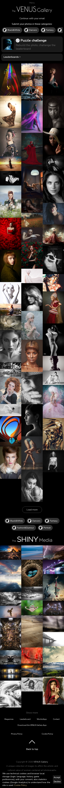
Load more (32, 509)
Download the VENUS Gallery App (32, 725)
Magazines (9, 719)
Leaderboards (11, 57)
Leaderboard (25, 719)
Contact (56, 719)
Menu (32, 2)
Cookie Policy (20, 785)
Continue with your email (32, 18)
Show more (32, 712)
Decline (57, 781)
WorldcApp (42, 719)
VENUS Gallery (40, 761)
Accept (57, 777)
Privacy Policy (16, 734)
